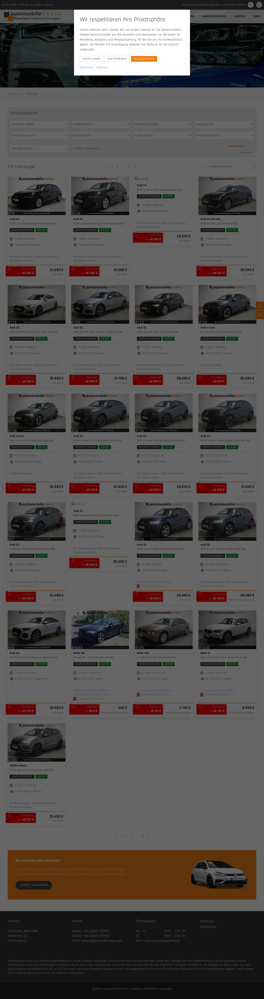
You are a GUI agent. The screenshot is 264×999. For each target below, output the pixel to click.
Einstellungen (91, 59)
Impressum (102, 67)
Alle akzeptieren (144, 59)
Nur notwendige (117, 59)
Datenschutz (87, 67)
